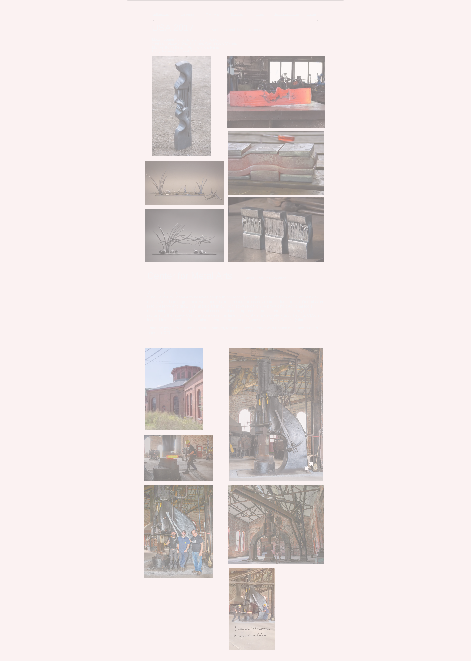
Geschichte (187, 14)
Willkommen (161, 14)
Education (237, 14)
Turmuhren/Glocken (287, 14)
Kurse (260, 14)
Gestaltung (212, 14)
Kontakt (311, 14)
